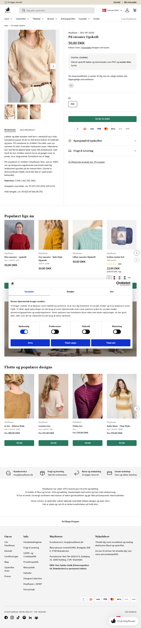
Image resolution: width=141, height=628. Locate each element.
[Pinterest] (24, 617)
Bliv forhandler (130, 2)
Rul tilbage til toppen (70, 521)
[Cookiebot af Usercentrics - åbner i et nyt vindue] (118, 284)
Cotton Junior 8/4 (115, 257)
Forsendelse (86, 47)
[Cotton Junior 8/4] (122, 235)
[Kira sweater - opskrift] (19, 235)
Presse (7, 576)
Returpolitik (29, 567)
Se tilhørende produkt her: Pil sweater (86, 162)
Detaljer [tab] (70, 291)
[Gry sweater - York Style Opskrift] (53, 235)
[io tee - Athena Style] (19, 396)
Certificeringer (11, 556)
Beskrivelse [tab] (10, 129)
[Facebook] (6, 617)
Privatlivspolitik (30, 562)
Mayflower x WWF (32, 584)
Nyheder (27, 573)
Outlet (96, 18)
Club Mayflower (129, 18)
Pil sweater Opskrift (18, 25)
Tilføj (19, 443)
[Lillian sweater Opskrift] (87, 235)
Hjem (6, 25)
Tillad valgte (70, 343)
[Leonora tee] (53, 396)
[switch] (55, 332)
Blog (6, 562)
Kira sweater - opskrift (15, 257)
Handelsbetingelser (32, 542)
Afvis (30, 343)
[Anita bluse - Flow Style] (122, 396)
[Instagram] (12, 617)
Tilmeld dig (100, 542)
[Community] (36, 617)
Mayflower (72, 33)
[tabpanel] (31, 164)
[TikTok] (18, 617)
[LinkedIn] (30, 617)
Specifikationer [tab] (27, 129)
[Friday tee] (87, 396)
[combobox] (57, 10)
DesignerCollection (32, 578)
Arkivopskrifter (68, 18)
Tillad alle (110, 343)
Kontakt (117, 2)
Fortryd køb (29, 589)
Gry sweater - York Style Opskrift (50, 259)
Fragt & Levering (31, 547)
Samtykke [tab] (29, 291)
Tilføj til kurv (102, 119)
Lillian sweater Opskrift (84, 257)
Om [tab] (111, 291)
